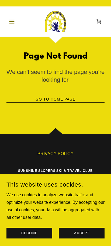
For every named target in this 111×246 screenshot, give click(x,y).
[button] (13, 21)
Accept (81, 233)
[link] (55, 21)
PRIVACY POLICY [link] (55, 153)
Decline (29, 233)
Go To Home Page (55, 99)
